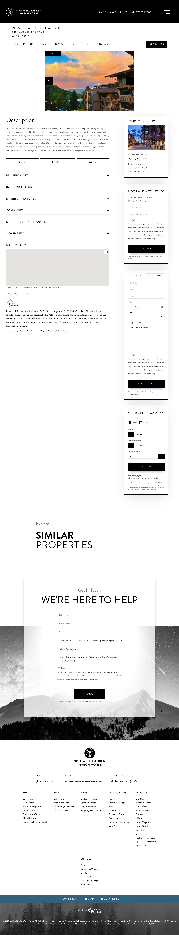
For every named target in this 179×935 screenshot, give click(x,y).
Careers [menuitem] (139, 814)
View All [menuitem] (113, 826)
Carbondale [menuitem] (114, 810)
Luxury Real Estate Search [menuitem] (35, 822)
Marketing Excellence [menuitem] (64, 806)
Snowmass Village (38, 330)
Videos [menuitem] (139, 818)
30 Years (135, 422)
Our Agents (141, 172)
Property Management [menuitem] (91, 810)
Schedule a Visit (155, 276)
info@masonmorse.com (85, 781)
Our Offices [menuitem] (141, 806)
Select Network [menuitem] (143, 810)
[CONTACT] (156, 44)
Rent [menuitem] (121, 12)
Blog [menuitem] (138, 834)
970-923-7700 (138, 159)
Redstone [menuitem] (113, 818)
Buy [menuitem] (101, 12)
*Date (130, 302)
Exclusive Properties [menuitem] (32, 806)
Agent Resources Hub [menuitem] (146, 841)
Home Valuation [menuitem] (61, 802)
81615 (49, 330)
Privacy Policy (151, 238)
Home (8, 330)
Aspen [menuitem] (112, 798)
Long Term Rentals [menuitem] (89, 806)
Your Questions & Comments (138, 323)
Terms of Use (68, 899)
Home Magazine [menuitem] (143, 822)
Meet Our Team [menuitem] (143, 802)
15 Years (145, 422)
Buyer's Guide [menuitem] (29, 798)
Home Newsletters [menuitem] (144, 826)
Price (130, 430)
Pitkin (27, 330)
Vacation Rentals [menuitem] (89, 802)
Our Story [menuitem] (140, 798)
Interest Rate (134, 451)
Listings (15, 330)
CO (21, 330)
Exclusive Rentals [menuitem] (89, 798)
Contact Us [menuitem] (141, 845)
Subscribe (146, 248)
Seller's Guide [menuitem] (60, 798)
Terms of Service (132, 394)
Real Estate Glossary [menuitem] (145, 837)
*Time (130, 313)
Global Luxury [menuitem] (29, 818)
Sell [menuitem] (111, 12)
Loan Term (133, 419)
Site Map (88, 899)
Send (89, 694)
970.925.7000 (143, 12)
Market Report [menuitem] (61, 810)
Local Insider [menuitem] (141, 830)
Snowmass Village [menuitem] (117, 802)
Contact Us (132, 172)
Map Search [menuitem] (28, 802)
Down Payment (134, 440)
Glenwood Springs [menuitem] (117, 814)
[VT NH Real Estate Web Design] (89, 911)
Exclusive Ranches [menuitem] (31, 810)
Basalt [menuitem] (111, 806)
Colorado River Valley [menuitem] (119, 822)
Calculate (146, 466)
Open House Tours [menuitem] (31, 814)
